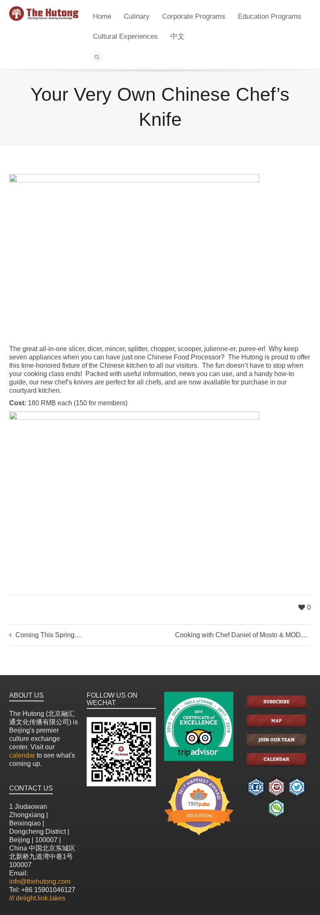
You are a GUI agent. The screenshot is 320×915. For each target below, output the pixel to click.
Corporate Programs (193, 16)
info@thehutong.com (39, 881)
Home (102, 16)
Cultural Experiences (125, 36)
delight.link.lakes (37, 898)
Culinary (137, 16)
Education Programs (269, 16)
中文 (177, 36)
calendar (22, 755)
